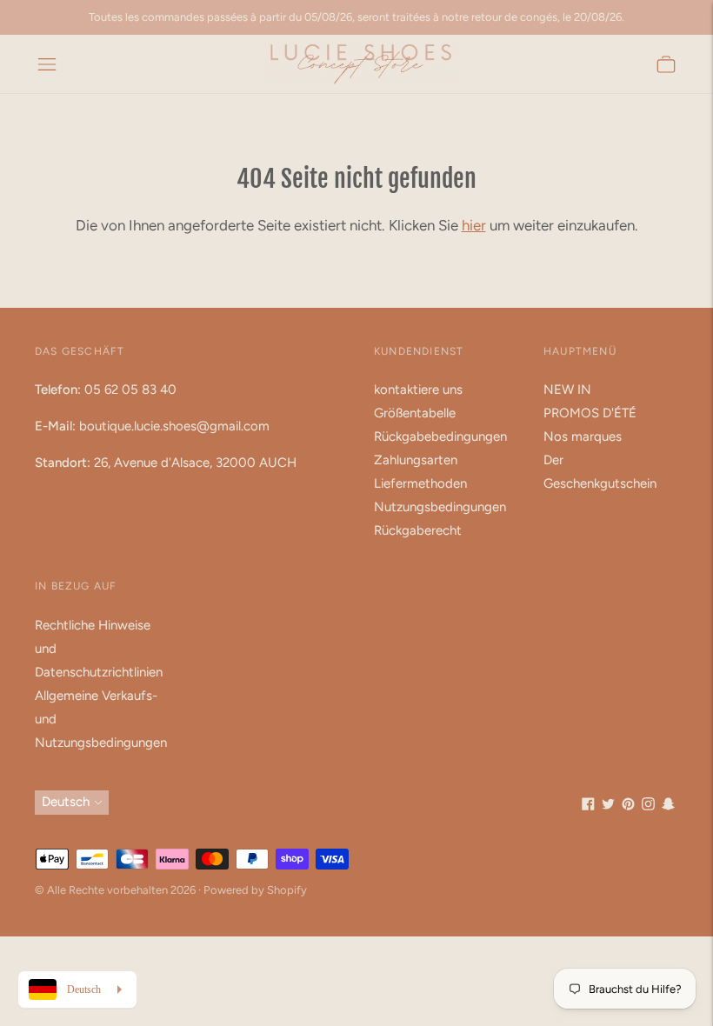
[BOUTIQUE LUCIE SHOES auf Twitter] (608, 806)
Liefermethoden (420, 483)
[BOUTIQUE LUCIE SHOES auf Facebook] (588, 806)
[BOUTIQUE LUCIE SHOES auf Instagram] (648, 806)
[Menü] (47, 64)
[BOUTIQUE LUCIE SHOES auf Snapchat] (668, 806)
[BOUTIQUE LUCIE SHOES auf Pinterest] (628, 806)
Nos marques (582, 436)
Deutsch (66, 801)
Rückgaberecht (418, 530)
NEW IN (567, 389)
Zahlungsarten (415, 460)
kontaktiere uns (418, 389)
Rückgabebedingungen (440, 436)
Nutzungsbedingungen (440, 507)
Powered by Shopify (255, 889)
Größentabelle (415, 413)
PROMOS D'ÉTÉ (589, 413)
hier (474, 225)
